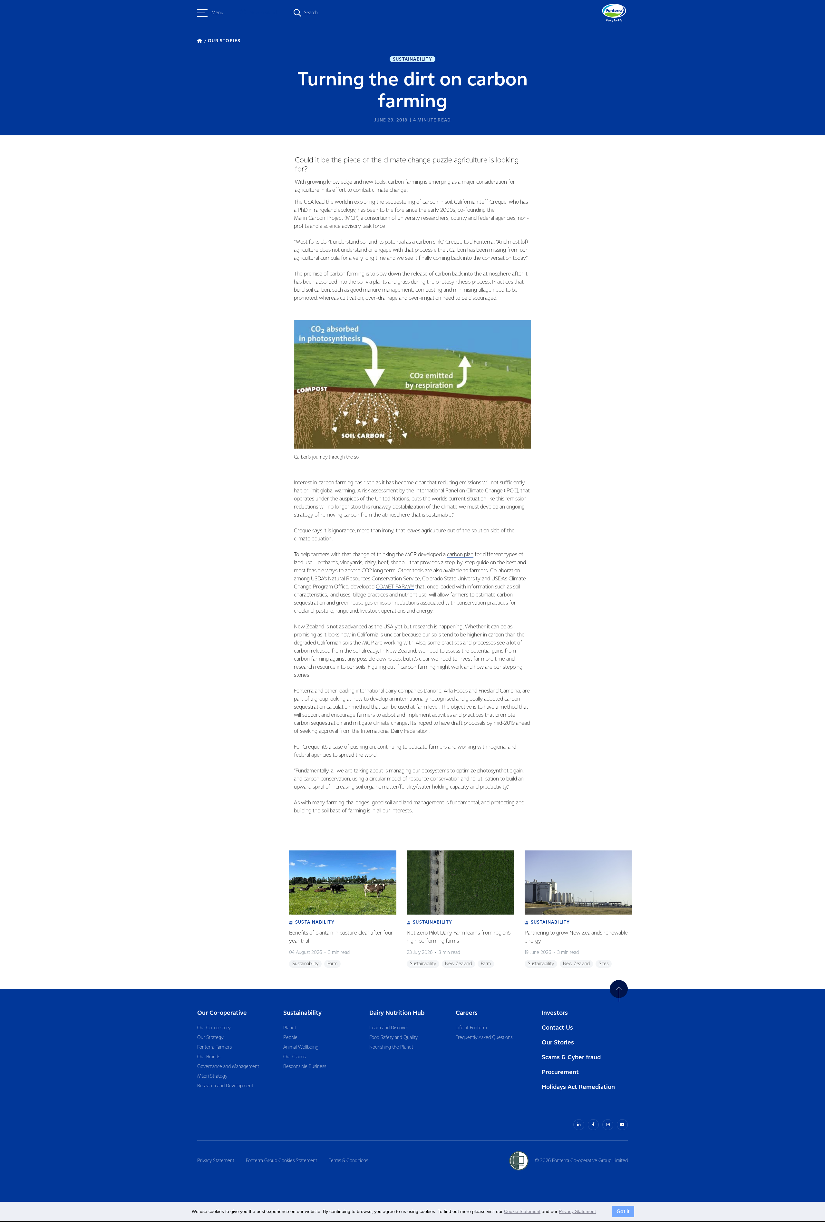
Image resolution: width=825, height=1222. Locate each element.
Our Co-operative (222, 1013)
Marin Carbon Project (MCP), (326, 218)
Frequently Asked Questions (484, 1037)
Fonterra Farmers (214, 1047)
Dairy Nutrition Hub (396, 1013)
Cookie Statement (522, 1211)
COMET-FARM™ (395, 587)
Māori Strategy (212, 1076)
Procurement (560, 1072)
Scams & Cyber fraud (571, 1057)
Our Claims (294, 1057)
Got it (622, 1211)
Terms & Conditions (348, 1161)
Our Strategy (210, 1037)
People (290, 1037)
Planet (289, 1028)
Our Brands (208, 1057)
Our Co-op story (213, 1028)
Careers (467, 1013)
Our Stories (558, 1043)
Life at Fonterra (471, 1028)
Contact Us (557, 1028)
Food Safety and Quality (393, 1037)
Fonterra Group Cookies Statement (281, 1161)
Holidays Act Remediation (578, 1087)
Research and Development (225, 1086)
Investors (555, 1013)
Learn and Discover (388, 1028)
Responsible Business (304, 1066)
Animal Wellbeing (300, 1047)
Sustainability (412, 59)
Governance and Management (228, 1066)
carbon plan (460, 555)
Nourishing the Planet (391, 1047)
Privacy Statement (215, 1161)
